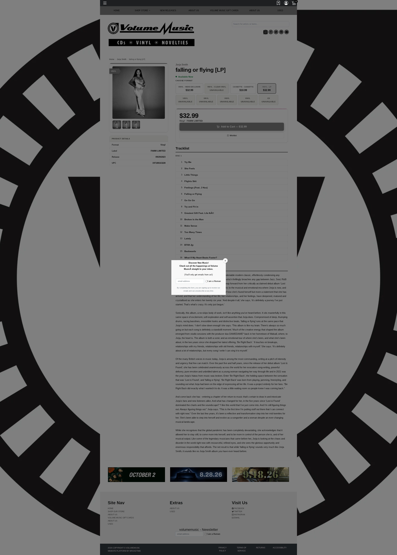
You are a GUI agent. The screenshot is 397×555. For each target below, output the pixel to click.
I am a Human (214, 281)
